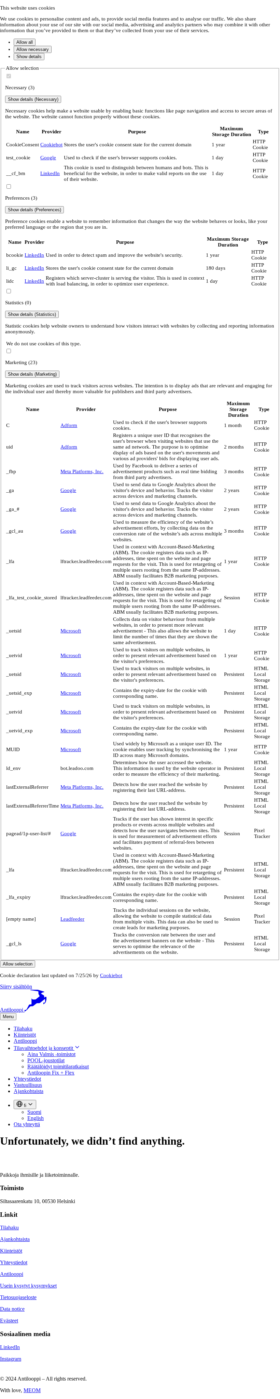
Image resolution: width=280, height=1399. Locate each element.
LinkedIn (50, 173)
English (35, 1118)
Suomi (34, 1112)
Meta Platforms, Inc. (81, 471)
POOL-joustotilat (46, 1060)
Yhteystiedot (27, 1079)
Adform (68, 425)
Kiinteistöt (25, 1035)
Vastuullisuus (28, 1085)
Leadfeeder (72, 919)
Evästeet (9, 1320)
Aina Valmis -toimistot (51, 1054)
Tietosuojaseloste (18, 1297)
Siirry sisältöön (16, 986)
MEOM (32, 1390)
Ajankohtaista (28, 1091)
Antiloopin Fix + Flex (50, 1073)
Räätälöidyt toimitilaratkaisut (58, 1066)
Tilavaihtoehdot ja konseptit (44, 1048)
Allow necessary (32, 49)
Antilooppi (25, 1041)
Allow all (24, 42)
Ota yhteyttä (27, 1124)
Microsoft (70, 631)
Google (48, 157)
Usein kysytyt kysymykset (28, 1286)
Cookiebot (51, 144)
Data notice (12, 1309)
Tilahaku (23, 1028)
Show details (29, 56)
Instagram (10, 1359)
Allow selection (17, 964)
